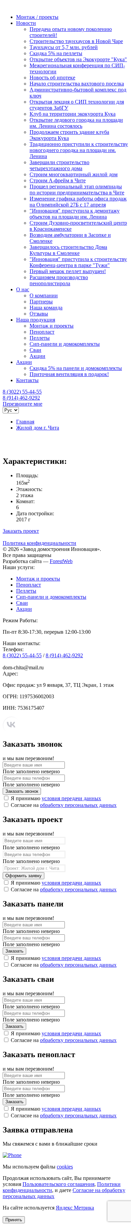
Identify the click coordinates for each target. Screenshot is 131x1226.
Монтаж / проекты (37, 17)
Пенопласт (42, 332)
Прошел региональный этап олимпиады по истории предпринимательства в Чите (77, 189)
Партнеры (41, 301)
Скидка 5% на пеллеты (56, 53)
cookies (65, 1166)
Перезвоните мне (22, 404)
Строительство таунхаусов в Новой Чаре (76, 41)
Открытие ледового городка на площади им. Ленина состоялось (76, 123)
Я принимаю (56, 798)
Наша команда (46, 307)
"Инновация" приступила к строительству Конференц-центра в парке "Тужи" (78, 262)
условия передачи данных (71, 798)
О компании (44, 295)
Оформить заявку (23, 875)
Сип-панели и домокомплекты (65, 344)
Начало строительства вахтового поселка (77, 83)
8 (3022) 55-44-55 (22, 392)
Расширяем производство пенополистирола (59, 280)
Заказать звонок (21, 791)
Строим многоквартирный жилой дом (74, 174)
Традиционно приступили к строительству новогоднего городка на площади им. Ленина (79, 150)
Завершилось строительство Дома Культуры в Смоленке (68, 250)
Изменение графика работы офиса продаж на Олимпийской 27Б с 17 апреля (78, 202)
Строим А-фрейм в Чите (58, 180)
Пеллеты (40, 338)
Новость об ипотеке (52, 77)
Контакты (27, 380)
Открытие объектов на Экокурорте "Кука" (78, 59)
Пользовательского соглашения (58, 1184)
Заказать (14, 951)
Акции (37, 356)
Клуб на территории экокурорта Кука (73, 114)
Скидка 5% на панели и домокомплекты (76, 368)
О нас (22, 289)
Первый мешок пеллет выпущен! (68, 271)
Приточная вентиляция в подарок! (69, 374)
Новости (26, 23)
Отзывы (39, 314)
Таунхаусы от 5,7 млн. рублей (64, 47)
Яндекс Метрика (75, 1208)
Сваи (35, 350)
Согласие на (64, 805)
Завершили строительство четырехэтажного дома (59, 165)
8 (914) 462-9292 (21, 398)
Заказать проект (21, 531)
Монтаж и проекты (52, 326)
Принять (13, 1219)
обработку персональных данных (78, 805)
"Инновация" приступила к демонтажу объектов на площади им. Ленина (75, 214)
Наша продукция (35, 320)
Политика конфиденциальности (39, 543)
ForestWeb (61, 561)
